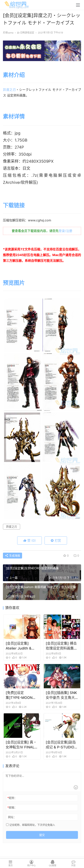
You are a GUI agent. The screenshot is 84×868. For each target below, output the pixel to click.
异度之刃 (9, 90)
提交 (42, 834)
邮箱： (12, 807)
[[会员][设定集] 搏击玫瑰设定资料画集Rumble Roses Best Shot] (62, 626)
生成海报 (14, 555)
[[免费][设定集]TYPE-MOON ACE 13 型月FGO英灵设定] (22, 676)
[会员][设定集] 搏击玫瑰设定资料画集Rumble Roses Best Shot (61, 646)
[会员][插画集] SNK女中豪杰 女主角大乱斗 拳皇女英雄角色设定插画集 (62, 695)
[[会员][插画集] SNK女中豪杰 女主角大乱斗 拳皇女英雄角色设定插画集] (62, 676)
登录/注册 (65, 231)
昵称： (12, 797)
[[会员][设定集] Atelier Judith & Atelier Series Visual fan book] (22, 626)
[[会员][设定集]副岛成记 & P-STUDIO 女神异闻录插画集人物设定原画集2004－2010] (62, 725)
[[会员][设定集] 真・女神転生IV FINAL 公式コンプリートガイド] (22, 725)
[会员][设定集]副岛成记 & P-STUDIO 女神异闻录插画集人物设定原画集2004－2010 (61, 745)
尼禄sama (8, 32)
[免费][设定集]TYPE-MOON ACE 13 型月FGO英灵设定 (21, 695)
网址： (12, 817)
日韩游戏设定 (27, 32)
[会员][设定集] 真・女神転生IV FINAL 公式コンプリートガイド (21, 745)
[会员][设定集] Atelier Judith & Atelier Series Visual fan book (19, 646)
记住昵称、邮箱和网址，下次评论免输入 (32, 824)
